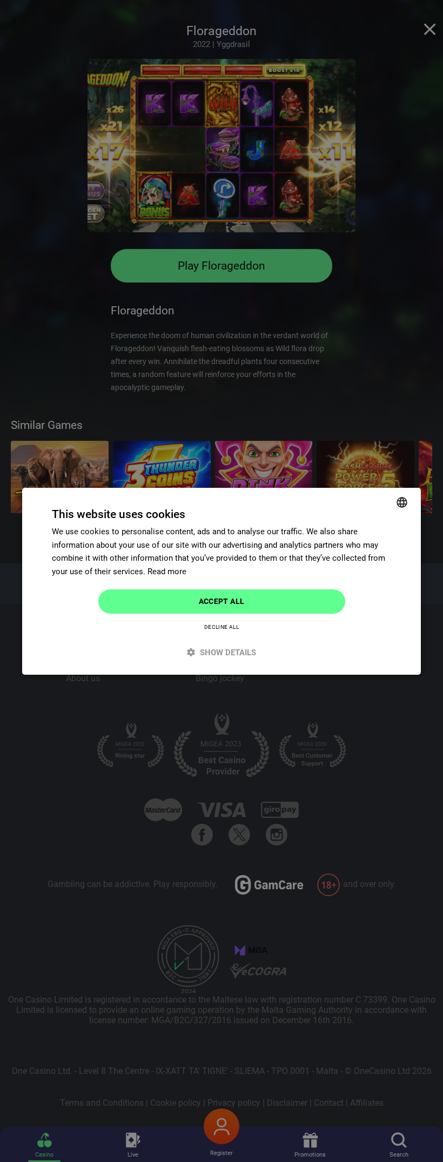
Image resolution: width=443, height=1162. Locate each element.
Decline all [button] (221, 627)
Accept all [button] (222, 601)
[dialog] (221, 580)
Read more (166, 571)
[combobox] (402, 501)
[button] (221, 652)
